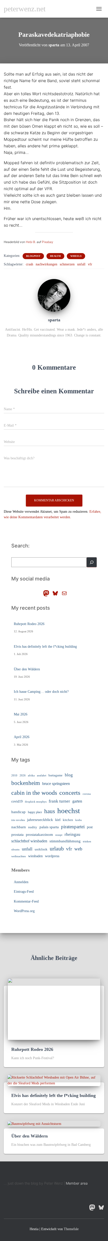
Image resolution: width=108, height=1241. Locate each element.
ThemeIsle (71, 1229)
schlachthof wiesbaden (29, 841)
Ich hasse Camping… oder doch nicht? (41, 692)
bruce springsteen (56, 783)
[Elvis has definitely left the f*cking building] (54, 1080)
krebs (78, 819)
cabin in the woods (34, 792)
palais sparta (49, 827)
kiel (58, 820)
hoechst (68, 811)
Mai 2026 (20, 714)
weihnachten (18, 856)
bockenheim (25, 783)
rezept (58, 835)
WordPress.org (24, 911)
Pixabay (47, 242)
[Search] (92, 562)
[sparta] (54, 295)
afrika (31, 775)
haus (49, 811)
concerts (69, 792)
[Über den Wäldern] (34, 1123)
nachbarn (18, 827)
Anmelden (21, 882)
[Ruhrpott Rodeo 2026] (54, 1009)
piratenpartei (73, 826)
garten (77, 801)
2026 (23, 775)
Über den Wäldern (27, 669)
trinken (87, 841)
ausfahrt (41, 775)
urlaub (57, 849)
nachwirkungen (46, 264)
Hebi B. (31, 242)
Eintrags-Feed (24, 891)
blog (69, 774)
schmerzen (67, 264)
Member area (77, 1183)
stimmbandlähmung (65, 841)
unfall (81, 264)
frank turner (59, 801)
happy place (35, 812)
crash (29, 264)
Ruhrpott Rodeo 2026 (29, 624)
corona (87, 793)
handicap (18, 812)
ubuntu (15, 849)
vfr (90, 264)
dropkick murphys (35, 801)
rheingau (72, 834)
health (55, 256)
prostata (17, 835)
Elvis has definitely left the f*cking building (45, 646)
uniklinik (41, 849)
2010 (14, 775)
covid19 (17, 801)
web (78, 848)
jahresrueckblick (40, 820)
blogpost (33, 256)
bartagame (55, 775)
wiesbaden (35, 856)
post (90, 827)
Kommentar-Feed (26, 901)
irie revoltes (18, 819)
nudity (32, 827)
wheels (76, 256)
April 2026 (21, 737)
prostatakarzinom (39, 835)
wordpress (52, 856)
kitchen (68, 820)
